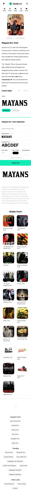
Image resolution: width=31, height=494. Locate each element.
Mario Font (15, 434)
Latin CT (18, 76)
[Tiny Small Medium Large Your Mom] (5, 152)
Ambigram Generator (15, 474)
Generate (16, 110)
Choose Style (5, 142)
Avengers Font (15, 438)
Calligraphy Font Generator (15, 461)
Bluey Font (15, 443)
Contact (15, 488)
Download (9, 38)
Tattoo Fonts (23, 465)
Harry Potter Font (15, 421)
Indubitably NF (7, 79)
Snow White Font (21, 457)
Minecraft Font (21, 452)
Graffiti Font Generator (9, 465)
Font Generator (20, 38)
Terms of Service (9, 484)
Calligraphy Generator (15, 470)
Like (26, 90)
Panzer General (8, 457)
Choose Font (5, 133)
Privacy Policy (22, 484)
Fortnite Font (15, 425)
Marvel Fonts (9, 452)
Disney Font (15, 430)
